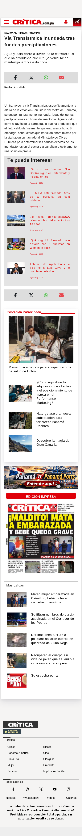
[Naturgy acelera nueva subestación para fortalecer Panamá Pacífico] (20, 420)
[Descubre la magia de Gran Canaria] (20, 443)
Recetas (12, 771)
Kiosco (47, 747)
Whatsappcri (31, 798)
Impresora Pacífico (54, 771)
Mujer (10, 765)
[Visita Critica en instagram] (68, 789)
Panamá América (18, 753)
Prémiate (48, 765)
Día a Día (13, 759)
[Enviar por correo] (61, 78)
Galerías (71, 798)
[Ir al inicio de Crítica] (33, 22)
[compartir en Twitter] (31, 78)
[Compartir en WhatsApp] (48, 76)
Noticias (10, 798)
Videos (51, 798)
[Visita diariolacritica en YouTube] (54, 789)
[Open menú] (6, 22)
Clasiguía (49, 759)
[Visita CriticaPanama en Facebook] (13, 789)
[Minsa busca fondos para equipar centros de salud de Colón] (41, 339)
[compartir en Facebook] (15, 78)
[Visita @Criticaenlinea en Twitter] (27, 789)
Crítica (11, 747)
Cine (46, 753)
